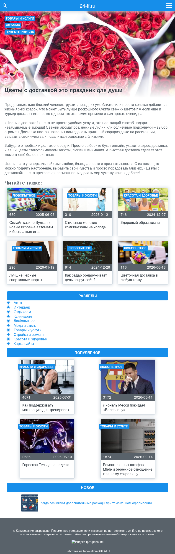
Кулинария (23, 316)
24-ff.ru (87, 5)
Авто (18, 302)
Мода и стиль (25, 325)
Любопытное (25, 320)
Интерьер (22, 307)
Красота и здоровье (30, 339)
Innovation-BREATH (96, 551)
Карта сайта (24, 343)
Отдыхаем (22, 311)
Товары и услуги (20, 18)
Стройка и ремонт (29, 334)
